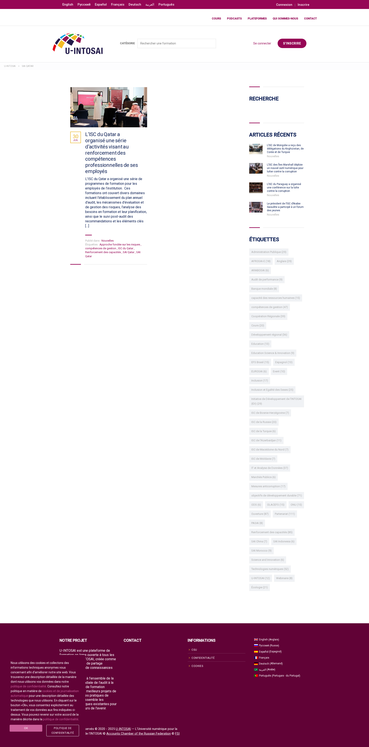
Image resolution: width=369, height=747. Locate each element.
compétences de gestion (101, 248)
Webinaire (284, 578)
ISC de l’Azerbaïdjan (266, 440)
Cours (216, 18)
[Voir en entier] (108, 107)
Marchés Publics (263, 477)
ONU (296, 504)
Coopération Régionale (268, 316)
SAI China (259, 541)
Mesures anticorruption (268, 486)
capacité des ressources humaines (275, 297)
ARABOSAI (260, 270)
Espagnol (284, 362)
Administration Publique (268, 252)
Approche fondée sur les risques (120, 244)
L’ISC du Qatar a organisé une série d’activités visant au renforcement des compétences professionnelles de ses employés (111, 152)
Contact (310, 18)
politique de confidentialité (28, 686)
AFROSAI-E (261, 261)
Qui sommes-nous (285, 18)
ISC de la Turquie (263, 431)
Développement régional (269, 334)
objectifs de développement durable (276, 495)
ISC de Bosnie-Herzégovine (270, 412)
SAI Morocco (261, 550)
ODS (256, 504)
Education (260, 343)
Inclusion (259, 380)
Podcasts (234, 18)
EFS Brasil (260, 362)
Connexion (284, 4)
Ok (26, 728)
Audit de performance (267, 279)
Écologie (259, 587)
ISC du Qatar (126, 248)
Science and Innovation (267, 559)
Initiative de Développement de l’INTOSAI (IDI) (276, 401)
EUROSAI (259, 371)
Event (279, 371)
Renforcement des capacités (103, 252)
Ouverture (260, 513)
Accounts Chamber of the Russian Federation (138, 733)
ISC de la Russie (264, 422)
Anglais (284, 261)
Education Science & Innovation (272, 353)
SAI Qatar (129, 252)
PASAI (257, 523)
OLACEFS (275, 504)
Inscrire (303, 4)
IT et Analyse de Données (269, 468)
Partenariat (285, 513)
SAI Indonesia (283, 541)
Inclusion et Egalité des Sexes (272, 389)
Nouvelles (107, 240)
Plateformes (257, 18)
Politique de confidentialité (62, 730)
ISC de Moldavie (263, 458)
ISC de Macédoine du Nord (269, 449)
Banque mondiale (264, 288)
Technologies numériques (270, 569)
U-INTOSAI (260, 578)
